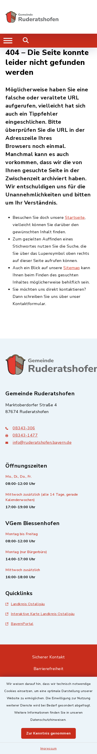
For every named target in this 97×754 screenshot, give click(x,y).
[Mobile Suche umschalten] (25, 41)
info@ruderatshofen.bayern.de (42, 442)
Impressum (48, 748)
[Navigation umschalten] (8, 41)
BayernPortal (22, 623)
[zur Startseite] (31, 16)
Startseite (75, 217)
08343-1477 (25, 435)
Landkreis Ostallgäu (28, 604)
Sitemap (71, 267)
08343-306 (24, 428)
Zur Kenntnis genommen (48, 733)
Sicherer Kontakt (48, 657)
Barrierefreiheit (49, 668)
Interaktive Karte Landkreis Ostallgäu (43, 613)
